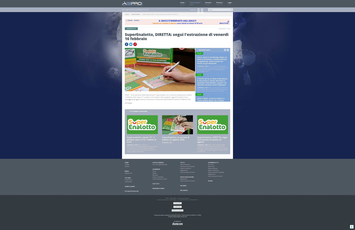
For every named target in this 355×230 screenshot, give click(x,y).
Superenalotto (213, 162)
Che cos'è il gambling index (160, 164)
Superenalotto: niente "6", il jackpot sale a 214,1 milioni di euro (141, 139)
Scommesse (156, 169)
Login (230, 3)
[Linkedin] (198, 9)
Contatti (208, 3)
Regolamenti (183, 179)
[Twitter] (201, 12)
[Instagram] (201, 9)
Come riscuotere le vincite (160, 179)
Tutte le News (195, 3)
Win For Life (211, 166)
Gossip (154, 173)
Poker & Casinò (130, 186)
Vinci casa (210, 164)
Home (182, 3)
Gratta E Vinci (128, 180)
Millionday (184, 190)
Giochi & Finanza (158, 162)
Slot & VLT (156, 184)
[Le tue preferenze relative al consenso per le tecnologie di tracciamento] (352, 227)
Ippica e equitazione (187, 177)
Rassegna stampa (158, 188)
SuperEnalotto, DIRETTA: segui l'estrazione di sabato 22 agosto (212, 139)
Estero (210, 181)
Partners (219, 3)
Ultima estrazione (185, 164)
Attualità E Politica (131, 191)
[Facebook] (198, 12)
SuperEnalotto (135, 14)
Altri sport (155, 175)
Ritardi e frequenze (185, 168)
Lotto (182, 162)
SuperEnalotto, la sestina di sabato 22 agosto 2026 (175, 138)
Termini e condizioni (177, 210)
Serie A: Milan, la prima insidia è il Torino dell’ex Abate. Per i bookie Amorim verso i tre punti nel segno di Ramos (212, 101)
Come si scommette (158, 177)
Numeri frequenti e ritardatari (216, 172)
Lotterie (128, 178)
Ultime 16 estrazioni (213, 170)
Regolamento (128, 173)
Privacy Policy (177, 203)
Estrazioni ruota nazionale (187, 166)
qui (130, 99)
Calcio (154, 171)
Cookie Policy (177, 206)
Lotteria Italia (128, 182)
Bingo (127, 171)
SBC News (183, 185)
